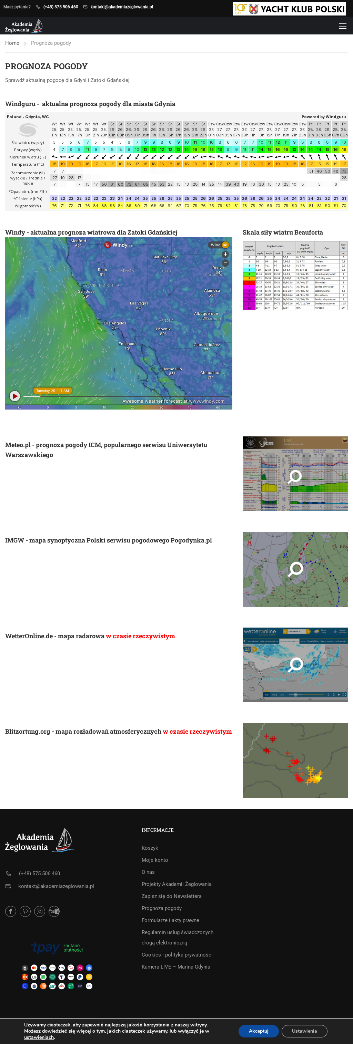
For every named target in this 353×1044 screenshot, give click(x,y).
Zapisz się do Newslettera (172, 896)
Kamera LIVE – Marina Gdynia (176, 967)
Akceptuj (259, 1031)
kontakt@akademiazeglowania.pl (122, 6)
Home (12, 43)
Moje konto (155, 860)
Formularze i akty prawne (170, 920)
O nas (148, 872)
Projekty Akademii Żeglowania (177, 884)
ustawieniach (39, 1037)
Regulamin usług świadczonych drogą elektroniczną (177, 937)
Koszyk (150, 848)
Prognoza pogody (162, 908)
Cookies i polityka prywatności (177, 955)
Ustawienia (304, 1031)
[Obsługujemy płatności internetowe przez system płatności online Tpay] (57, 965)
